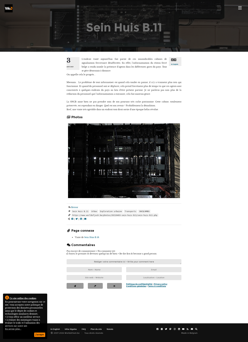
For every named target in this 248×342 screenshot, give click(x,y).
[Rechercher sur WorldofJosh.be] (196, 329)
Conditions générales (136, 286)
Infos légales (71, 329)
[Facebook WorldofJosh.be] (157, 329)
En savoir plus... (13, 329)
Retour (74, 207)
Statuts (110, 329)
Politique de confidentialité (139, 284)
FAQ (84, 329)
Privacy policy (160, 284)
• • (146, 285)
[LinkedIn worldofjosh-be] (179, 329)
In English (174, 64)
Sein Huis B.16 (91, 237)
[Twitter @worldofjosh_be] (166, 329)
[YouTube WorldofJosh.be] (183, 329)
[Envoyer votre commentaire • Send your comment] (75, 286)
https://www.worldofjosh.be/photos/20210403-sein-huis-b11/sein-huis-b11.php (114, 215)
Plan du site (96, 329)
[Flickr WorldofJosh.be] (161, 329)
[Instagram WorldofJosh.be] (174, 329)
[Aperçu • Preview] (114, 286)
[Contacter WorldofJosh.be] (192, 329)
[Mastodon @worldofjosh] (170, 329)
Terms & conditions (157, 286)
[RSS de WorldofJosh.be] (187, 329)
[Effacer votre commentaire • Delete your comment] (95, 286)
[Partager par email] (85, 219)
